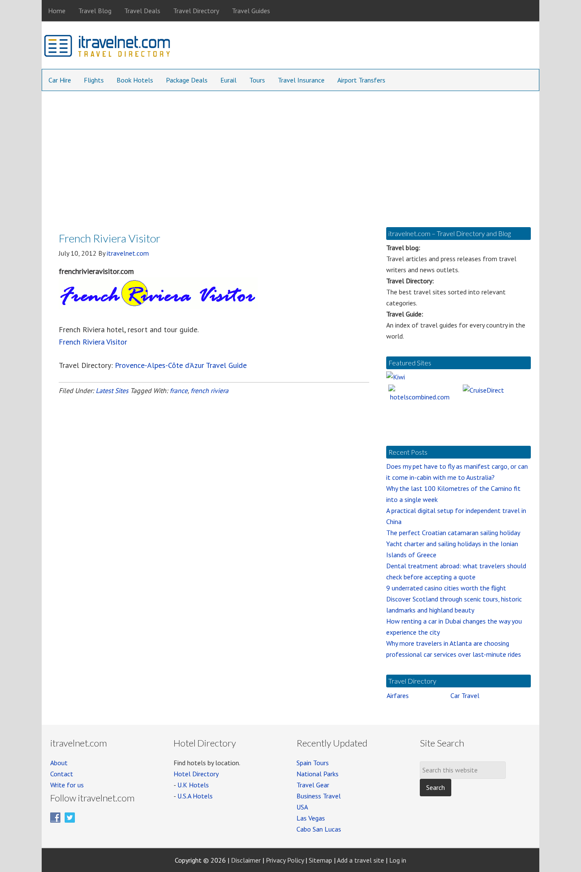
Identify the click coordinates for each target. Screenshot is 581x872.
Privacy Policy (285, 860)
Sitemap (320, 860)
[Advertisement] (290, 154)
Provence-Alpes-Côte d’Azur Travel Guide (181, 365)
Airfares (398, 695)
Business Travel (318, 796)
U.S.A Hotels (195, 796)
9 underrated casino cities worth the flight (446, 588)
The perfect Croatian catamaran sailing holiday (453, 532)
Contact (61, 773)
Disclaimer (246, 860)
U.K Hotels (193, 785)
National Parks (317, 773)
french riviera (209, 390)
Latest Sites (112, 390)
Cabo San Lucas (318, 829)
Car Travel (464, 695)
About (59, 762)
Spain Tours (312, 762)
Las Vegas (310, 818)
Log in (397, 860)
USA (302, 807)
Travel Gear (312, 785)
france (179, 390)
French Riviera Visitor (93, 342)
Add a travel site (360, 860)
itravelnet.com (108, 47)
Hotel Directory (196, 773)
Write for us (67, 785)
